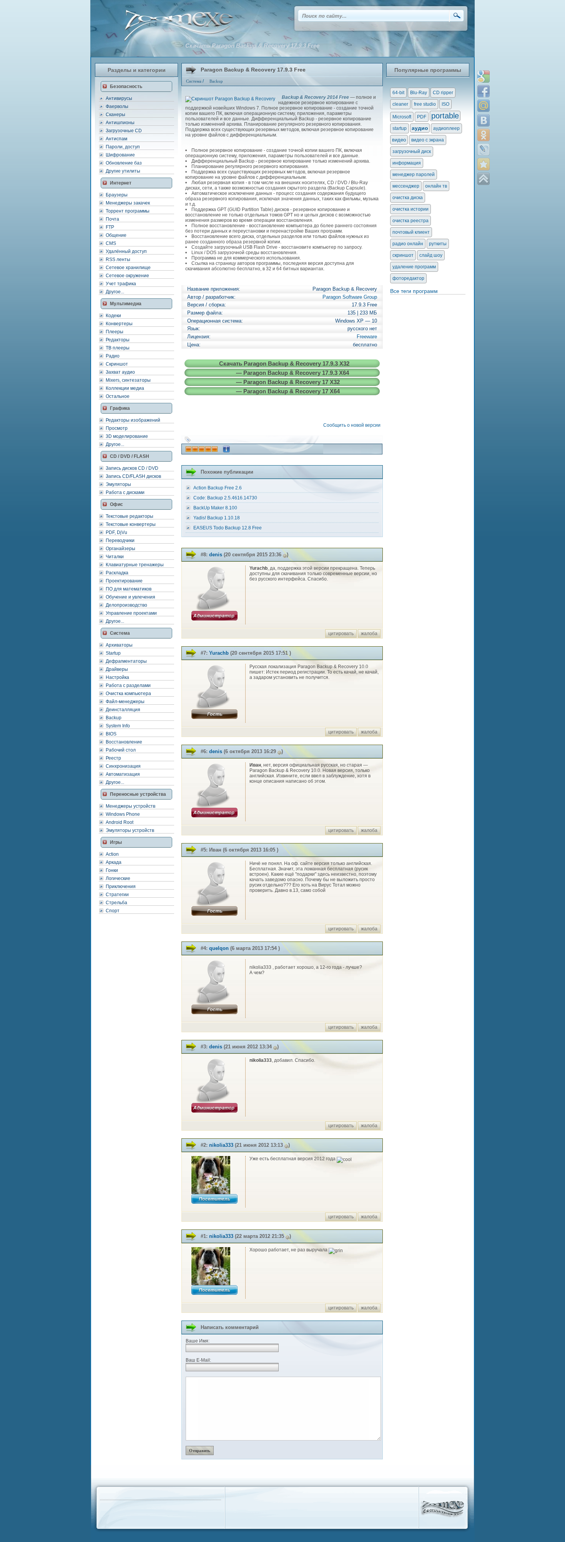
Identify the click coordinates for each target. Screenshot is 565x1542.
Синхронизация (123, 766)
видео (399, 140)
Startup (113, 653)
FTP (110, 227)
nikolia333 (221, 1145)
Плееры (114, 331)
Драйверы (117, 669)
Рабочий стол (121, 750)
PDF (421, 117)
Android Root (119, 822)
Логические (118, 878)
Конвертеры (119, 323)
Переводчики (120, 540)
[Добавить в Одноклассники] (483, 135)
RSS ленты (118, 259)
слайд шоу (430, 255)
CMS (111, 243)
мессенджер (405, 186)
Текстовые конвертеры (131, 524)
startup (399, 128)
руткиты (438, 243)
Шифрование (120, 155)
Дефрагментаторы (126, 661)
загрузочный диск (411, 151)
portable (445, 115)
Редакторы (118, 340)
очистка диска (407, 197)
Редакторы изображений (133, 420)
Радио (113, 356)
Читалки (115, 556)
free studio (425, 104)
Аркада (113, 862)
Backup (113, 717)
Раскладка (117, 573)
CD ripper (443, 92)
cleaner (400, 104)
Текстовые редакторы (129, 516)
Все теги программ (414, 291)
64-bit (398, 92)
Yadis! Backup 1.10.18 (216, 518)
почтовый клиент (411, 232)
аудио (420, 128)
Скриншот (117, 364)
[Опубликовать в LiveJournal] (483, 149)
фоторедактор (408, 278)
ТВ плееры (118, 348)
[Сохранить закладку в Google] (483, 76)
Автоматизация (123, 774)
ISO (445, 104)
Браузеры (117, 195)
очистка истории (410, 209)
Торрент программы (128, 211)
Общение (116, 235)
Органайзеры (120, 548)
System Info (118, 726)
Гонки (112, 870)
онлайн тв (436, 186)
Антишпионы (120, 122)
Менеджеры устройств (130, 806)
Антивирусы (119, 98)
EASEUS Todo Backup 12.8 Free (227, 528)
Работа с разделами (128, 685)
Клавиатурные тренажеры (135, 564)
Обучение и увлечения (130, 597)
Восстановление (124, 742)
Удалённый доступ (126, 251)
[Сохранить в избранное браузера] (483, 164)
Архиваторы (119, 645)
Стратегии (117, 894)
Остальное (118, 396)
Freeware (367, 336)
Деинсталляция (123, 709)
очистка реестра (410, 220)
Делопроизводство (126, 605)
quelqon (219, 948)
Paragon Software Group (349, 297)
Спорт (113, 910)
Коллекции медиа (125, 388)
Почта (112, 219)
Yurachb (219, 653)
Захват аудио (120, 372)
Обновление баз (124, 163)
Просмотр (117, 428)
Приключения (121, 886)
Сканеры (115, 114)
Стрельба (116, 902)
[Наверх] (483, 179)
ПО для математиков (128, 589)
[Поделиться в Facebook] (483, 91)
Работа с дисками (125, 492)
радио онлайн (407, 243)
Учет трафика (121, 283)
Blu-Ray (418, 92)
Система (193, 81)
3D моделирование (127, 436)
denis (215, 554)
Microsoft (401, 117)
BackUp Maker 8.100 (215, 508)
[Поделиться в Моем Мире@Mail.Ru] (483, 106)
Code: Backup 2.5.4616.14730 (225, 498)
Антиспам (116, 138)
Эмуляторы (118, 484)
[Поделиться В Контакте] (483, 120)
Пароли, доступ (123, 147)
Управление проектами (131, 613)
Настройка (117, 677)
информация (406, 163)
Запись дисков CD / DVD (132, 468)
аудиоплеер (446, 128)
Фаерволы (117, 106)
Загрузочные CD (124, 130)
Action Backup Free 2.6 (217, 488)
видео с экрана (427, 140)
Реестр (113, 758)
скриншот (403, 255)
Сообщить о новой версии (353, 425)
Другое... (115, 291)
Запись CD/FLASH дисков (133, 476)
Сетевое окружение (127, 275)
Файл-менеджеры (125, 701)
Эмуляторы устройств (130, 830)
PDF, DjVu (116, 532)
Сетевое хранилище (128, 267)
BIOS (111, 734)
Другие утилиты (123, 171)
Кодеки (113, 315)
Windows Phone (123, 814)
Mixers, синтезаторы (128, 380)
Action (112, 854)
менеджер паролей (413, 174)
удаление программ (414, 266)
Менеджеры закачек (128, 203)
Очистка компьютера (128, 693)
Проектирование (124, 581)
